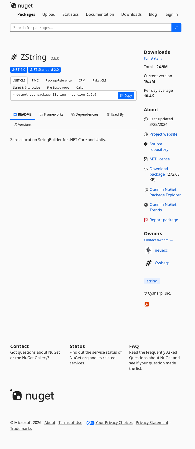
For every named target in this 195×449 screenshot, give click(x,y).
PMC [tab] (35, 80)
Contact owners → (158, 240)
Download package (159, 171)
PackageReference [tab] (59, 80)
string (152, 281)
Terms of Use (70, 422)
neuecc (161, 250)
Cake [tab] (79, 87)
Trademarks (21, 428)
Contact (19, 346)
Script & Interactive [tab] (26, 87)
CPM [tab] (82, 80)
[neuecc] (148, 250)
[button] (126, 95)
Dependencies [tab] (86, 114)
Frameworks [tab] (53, 114)
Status (77, 346)
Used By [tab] (117, 114)
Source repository (159, 146)
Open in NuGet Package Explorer (165, 192)
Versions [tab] (24, 124)
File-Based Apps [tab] (58, 87)
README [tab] (24, 114)
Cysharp (162, 262)
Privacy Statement (152, 422)
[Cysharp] (148, 263)
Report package (164, 219)
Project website (163, 134)
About (49, 422)
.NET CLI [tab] (19, 80)
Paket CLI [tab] (99, 80)
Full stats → (153, 58)
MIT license (160, 159)
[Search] (176, 27)
